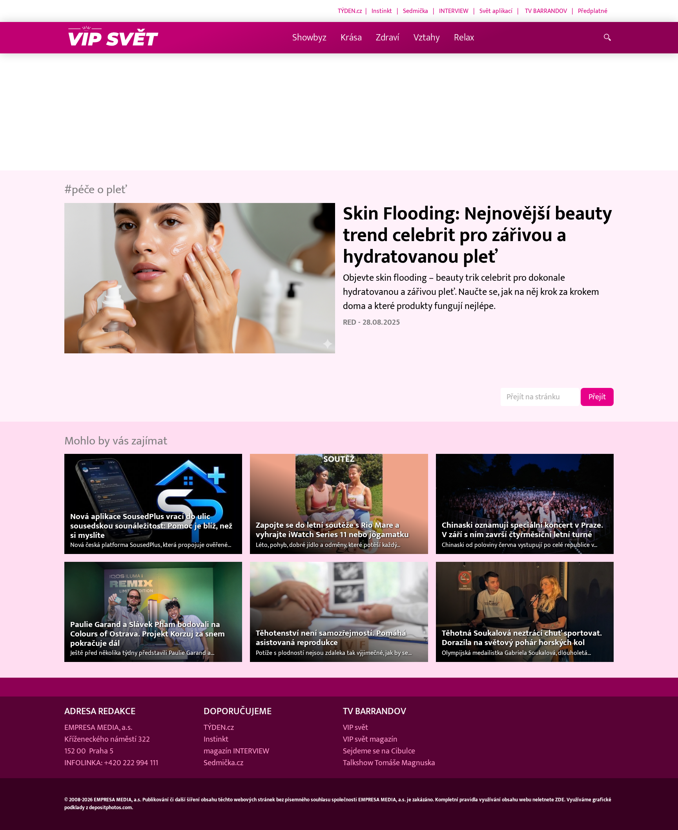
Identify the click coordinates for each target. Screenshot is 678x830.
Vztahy (427, 37)
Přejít (597, 397)
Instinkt (382, 11)
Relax (464, 37)
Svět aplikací (495, 11)
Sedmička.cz (223, 763)
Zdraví (387, 37)
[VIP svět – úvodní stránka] (113, 38)
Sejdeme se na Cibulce (379, 751)
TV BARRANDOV (546, 11)
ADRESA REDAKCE (99, 711)
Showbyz (309, 37)
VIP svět (355, 727)
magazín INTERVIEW (236, 751)
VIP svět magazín (370, 739)
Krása (351, 37)
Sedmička (415, 11)
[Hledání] (609, 38)
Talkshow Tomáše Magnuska (389, 763)
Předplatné (592, 11)
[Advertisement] (339, 112)
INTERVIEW (453, 11)
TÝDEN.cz (350, 11)
